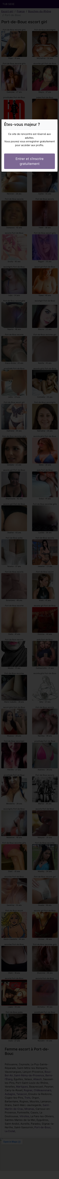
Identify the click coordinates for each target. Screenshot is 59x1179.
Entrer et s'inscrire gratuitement (30, 161)
